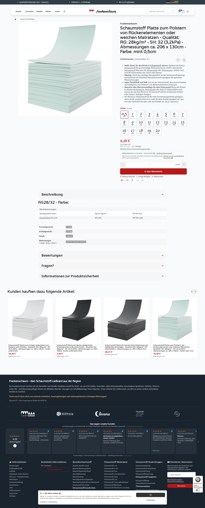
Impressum (43, 502)
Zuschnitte (29, 11)
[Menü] (201, 477)
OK (151, 495)
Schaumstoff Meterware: (116, 462)
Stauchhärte (45, 218)
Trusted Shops (127, 455)
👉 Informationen (17, 462)
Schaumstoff (155, 65)
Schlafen (39, 11)
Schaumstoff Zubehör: (146, 477)
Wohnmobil (152, 70)
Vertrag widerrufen (55, 469)
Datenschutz (53, 502)
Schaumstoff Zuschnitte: (84, 488)
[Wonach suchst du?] (173, 11)
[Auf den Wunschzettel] (178, 60)
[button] (102, 194)
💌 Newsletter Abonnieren (179, 462)
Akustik (18, 11)
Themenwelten (143, 486)
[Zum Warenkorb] (183, 11)
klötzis (57, 11)
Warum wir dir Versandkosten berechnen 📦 (174, 157)
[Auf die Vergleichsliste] (184, 60)
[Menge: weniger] (123, 164)
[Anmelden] (188, 11)
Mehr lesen (156, 450)
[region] (112, 441)
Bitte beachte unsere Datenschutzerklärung (175, 480)
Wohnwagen (167, 70)
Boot (162, 89)
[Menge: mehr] (184, 164)
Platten (48, 11)
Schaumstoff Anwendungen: (149, 462)
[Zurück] (192, 291)
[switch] (198, 490)
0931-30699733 (172, 101)
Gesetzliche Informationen (53, 462)
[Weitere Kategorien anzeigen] (64, 11)
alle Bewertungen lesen (135, 426)
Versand (138, 146)
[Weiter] (195, 291)
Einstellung (151, 500)
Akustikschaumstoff (82, 462)
